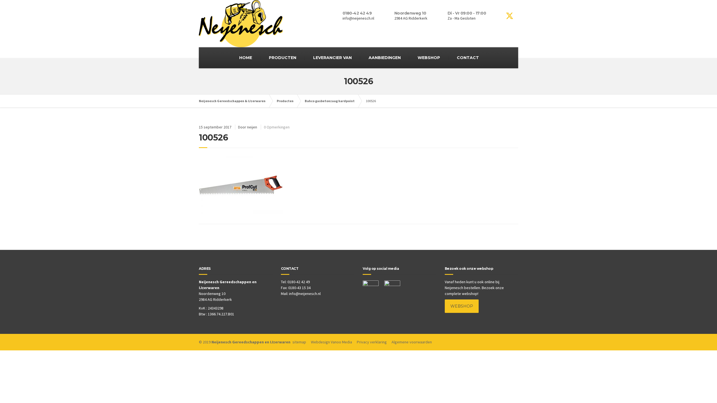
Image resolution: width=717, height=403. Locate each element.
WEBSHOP (429, 57)
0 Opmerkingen (277, 127)
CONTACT (468, 57)
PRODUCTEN (282, 57)
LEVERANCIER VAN (332, 57)
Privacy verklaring (372, 342)
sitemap (299, 342)
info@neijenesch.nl (305, 293)
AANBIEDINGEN (385, 57)
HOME (245, 57)
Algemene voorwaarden (412, 342)
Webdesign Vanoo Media (331, 342)
